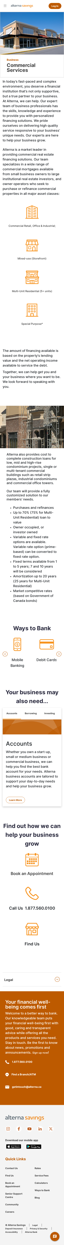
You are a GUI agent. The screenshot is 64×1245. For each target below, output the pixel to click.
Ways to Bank (42, 1190)
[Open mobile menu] (5, 5)
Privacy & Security (38, 1228)
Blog (37, 1197)
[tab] (12, 713)
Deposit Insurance (14, 1228)
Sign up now (40, 1052)
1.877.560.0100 (22, 1061)
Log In (55, 6)
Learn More (15, 800)
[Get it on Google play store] (33, 1146)
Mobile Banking (17, 654)
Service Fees (42, 1175)
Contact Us (11, 1168)
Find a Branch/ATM (23, 1074)
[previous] (5, 654)
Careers (9, 1211)
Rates (38, 1168)
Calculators (41, 1182)
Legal (35, 1225)
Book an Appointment (32, 865)
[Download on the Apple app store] (13, 1146)
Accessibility (11, 1232)
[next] (58, 654)
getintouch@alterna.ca (26, 1086)
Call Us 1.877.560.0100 (32, 900)
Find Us (32, 936)
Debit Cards (46, 654)
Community (12, 1204)
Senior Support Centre (13, 1195)
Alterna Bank (31, 1232)
